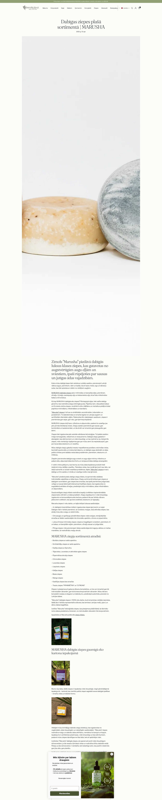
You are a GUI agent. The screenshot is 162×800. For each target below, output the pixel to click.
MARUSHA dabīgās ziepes (61, 393)
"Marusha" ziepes (57, 412)
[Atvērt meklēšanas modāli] (132, 8)
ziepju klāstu (79, 615)
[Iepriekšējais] (49, 1)
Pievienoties (64, 793)
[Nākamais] (113, 1)
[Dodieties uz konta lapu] (135, 8)
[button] (125, 8)
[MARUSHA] (31, 8)
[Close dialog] (111, 754)
